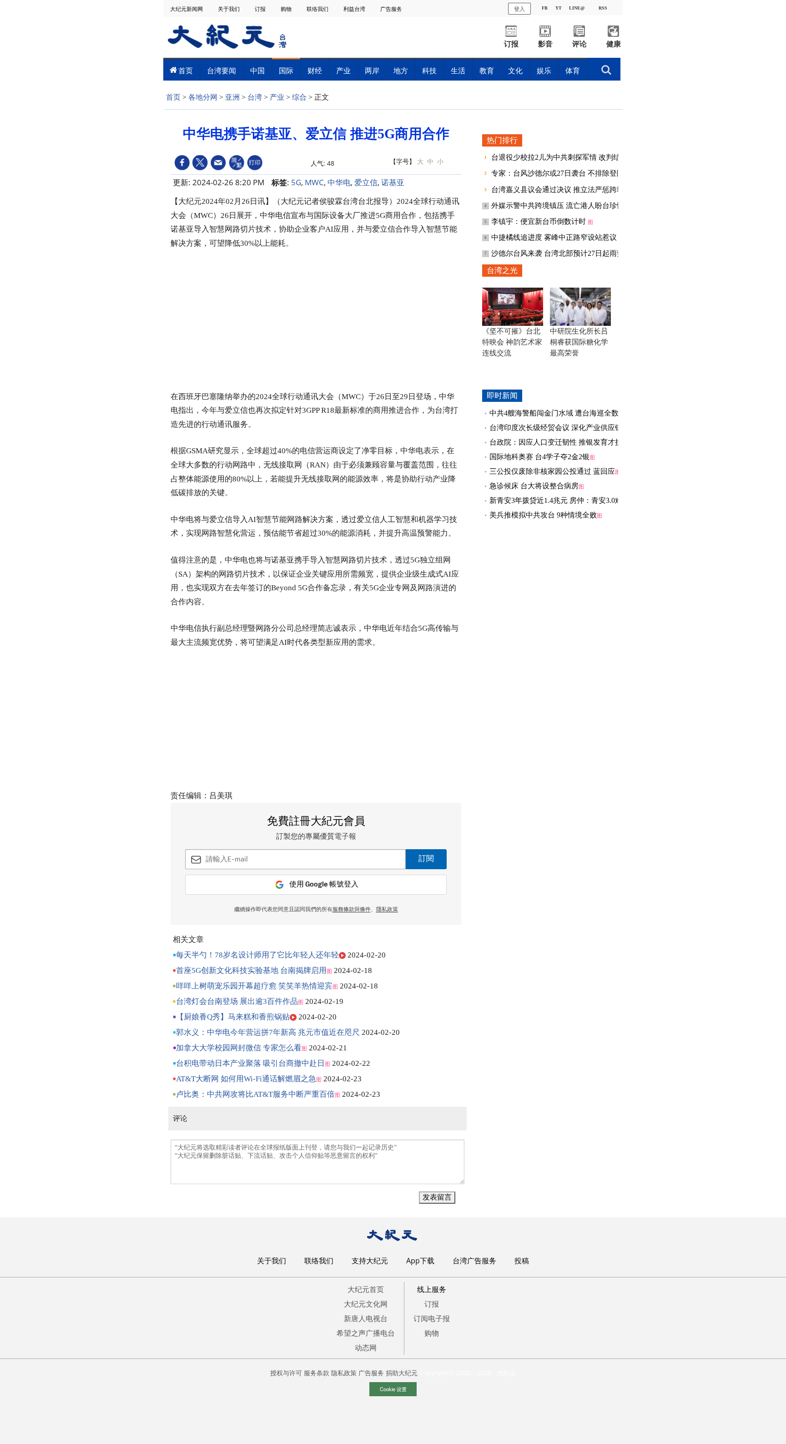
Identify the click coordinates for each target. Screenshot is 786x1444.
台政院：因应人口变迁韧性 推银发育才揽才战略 (566, 442)
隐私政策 (344, 1372)
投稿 (521, 1261)
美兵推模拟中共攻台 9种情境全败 (543, 515)
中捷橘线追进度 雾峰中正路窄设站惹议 (555, 237)
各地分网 (202, 97)
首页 (185, 71)
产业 (343, 71)
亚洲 (232, 97)
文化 (515, 71)
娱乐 (544, 71)
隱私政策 (387, 909)
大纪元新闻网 (187, 9)
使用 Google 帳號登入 (323, 884)
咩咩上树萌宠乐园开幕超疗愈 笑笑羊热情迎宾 (254, 986)
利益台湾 (355, 9)
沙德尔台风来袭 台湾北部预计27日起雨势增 (562, 253)
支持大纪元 (370, 1261)
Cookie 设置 (393, 1389)
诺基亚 (392, 182)
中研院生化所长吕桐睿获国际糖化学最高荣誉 (579, 342)
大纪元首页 (366, 1289)
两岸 (372, 71)
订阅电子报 (431, 1318)
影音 (545, 44)
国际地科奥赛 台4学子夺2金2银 (539, 457)
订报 (261, 9)
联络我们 (318, 9)
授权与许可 (286, 1372)
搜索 (606, 67)
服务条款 (316, 1372)
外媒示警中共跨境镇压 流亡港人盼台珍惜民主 (565, 205)
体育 (572, 71)
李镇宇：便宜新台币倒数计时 (539, 221)
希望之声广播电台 (366, 1333)
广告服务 (391, 9)
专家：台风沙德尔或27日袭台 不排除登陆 (558, 173)
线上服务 (431, 1289)
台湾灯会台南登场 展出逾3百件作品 (237, 1001)
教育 (486, 71)
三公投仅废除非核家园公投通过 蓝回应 (552, 471)
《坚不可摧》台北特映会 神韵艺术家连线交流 (512, 342)
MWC (314, 182)
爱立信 (366, 182)
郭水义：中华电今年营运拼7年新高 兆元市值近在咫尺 (268, 1032)
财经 (314, 71)
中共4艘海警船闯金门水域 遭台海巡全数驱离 (561, 413)
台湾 (254, 97)
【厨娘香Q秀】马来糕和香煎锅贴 (233, 1017)
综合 (299, 97)
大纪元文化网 (366, 1304)
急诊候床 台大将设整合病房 (534, 486)
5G (296, 182)
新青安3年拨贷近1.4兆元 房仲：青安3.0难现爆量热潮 (574, 500)
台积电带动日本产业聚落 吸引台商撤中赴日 (250, 1063)
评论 (579, 44)
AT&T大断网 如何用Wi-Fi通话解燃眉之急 (246, 1078)
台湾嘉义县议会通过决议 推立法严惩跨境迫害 (565, 189)
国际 (286, 71)
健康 (613, 44)
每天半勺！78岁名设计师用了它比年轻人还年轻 (257, 955)
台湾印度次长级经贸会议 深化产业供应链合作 (563, 427)
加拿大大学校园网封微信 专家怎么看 (239, 1048)
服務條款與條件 (352, 909)
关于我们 (229, 9)
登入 (519, 8)
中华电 (339, 182)
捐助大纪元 (402, 1372)
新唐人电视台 (366, 1318)
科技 (429, 71)
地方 (400, 71)
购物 (287, 9)
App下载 (420, 1261)
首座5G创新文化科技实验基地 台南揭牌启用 (251, 970)
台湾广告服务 (474, 1261)
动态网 (366, 1348)
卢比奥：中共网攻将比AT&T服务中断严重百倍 (255, 1094)
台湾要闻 (221, 71)
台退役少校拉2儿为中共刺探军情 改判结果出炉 (567, 157)
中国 (257, 71)
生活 (458, 71)
